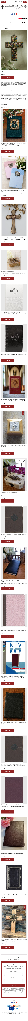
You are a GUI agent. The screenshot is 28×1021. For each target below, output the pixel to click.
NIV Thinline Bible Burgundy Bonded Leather (10, 804)
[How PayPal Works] (14, 1009)
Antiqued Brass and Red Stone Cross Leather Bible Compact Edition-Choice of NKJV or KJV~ (13, 144)
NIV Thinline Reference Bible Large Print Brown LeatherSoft (13, 534)
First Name (13, 977)
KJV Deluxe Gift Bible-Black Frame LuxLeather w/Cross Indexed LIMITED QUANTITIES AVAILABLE (12, 892)
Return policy (16, 959)
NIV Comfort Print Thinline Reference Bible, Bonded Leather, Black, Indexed (14, 581)
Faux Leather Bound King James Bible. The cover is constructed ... (13, 313)
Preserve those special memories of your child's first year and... (13, 193)
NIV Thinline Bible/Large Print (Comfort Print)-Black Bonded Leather (13, 723)
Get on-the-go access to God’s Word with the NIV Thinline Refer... (14, 536)
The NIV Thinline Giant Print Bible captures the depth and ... (12, 853)
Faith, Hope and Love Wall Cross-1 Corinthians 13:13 (12, 237)
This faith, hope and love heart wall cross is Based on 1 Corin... (13, 239)
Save (20, 18)
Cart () (25, 1)
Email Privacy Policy (6, 992)
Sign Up (13, 985)
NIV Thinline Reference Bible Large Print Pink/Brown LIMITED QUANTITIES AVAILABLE (14, 628)
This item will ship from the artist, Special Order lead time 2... (13, 145)
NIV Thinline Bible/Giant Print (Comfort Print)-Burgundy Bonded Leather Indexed (13, 851)
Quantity (2, 74)
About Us (6, 957)
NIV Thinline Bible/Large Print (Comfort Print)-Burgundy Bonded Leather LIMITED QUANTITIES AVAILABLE (13, 676)
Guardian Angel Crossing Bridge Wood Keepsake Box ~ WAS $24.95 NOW (13, 446)
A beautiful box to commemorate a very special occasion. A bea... (13, 447)
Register (20, 1)
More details (7, 151)
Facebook (12, 14)
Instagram (14, 14)
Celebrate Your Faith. (7, 1012)
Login (17, 1)
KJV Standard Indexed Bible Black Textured (10, 353)
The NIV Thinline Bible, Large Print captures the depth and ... (12, 677)
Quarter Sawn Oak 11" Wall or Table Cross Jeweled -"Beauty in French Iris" (14, 940)
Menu (4, 1)
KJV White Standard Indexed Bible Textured (10, 312)
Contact (22, 957)
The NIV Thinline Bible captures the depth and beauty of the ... (13, 806)
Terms (9, 959)
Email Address (13, 971)
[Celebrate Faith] (14, 9)
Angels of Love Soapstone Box (7, 271)
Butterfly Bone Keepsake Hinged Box (9, 492)
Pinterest (16, 14)
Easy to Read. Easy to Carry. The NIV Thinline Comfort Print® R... (13, 765)
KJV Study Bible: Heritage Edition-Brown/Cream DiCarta (13, 399)
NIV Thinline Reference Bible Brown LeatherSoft (11, 764)
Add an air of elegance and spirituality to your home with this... (13, 941)
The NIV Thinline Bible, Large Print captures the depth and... (12, 724)
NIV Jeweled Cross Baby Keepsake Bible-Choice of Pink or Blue (13, 191)
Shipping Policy (13, 957)
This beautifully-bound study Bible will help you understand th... (13, 400)
